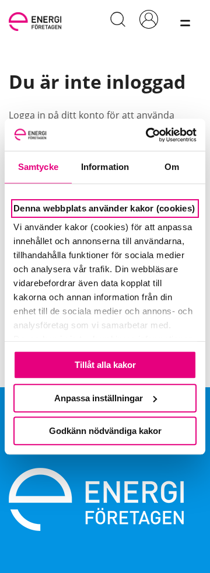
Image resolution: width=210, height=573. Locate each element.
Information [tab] (105, 167)
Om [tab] (171, 167)
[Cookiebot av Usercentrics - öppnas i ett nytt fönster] (148, 135)
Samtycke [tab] (38, 167)
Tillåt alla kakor (105, 365)
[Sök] (117, 19)
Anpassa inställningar (98, 398)
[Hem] (37, 19)
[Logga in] (148, 19)
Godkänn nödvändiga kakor (105, 431)
